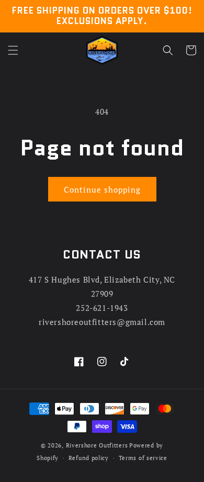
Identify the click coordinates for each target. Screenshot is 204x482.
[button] (13, 50)
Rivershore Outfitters (97, 445)
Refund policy (89, 458)
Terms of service (143, 458)
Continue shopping (102, 189)
